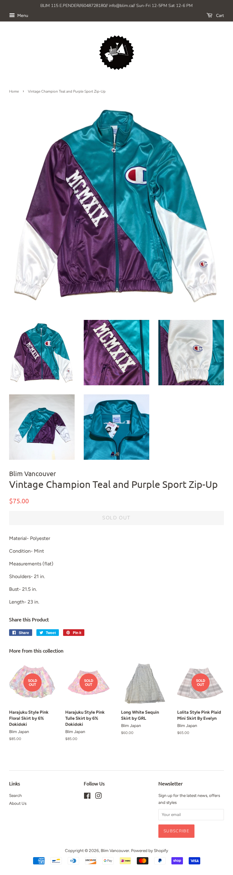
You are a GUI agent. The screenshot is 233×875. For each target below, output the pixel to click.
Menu (22, 15)
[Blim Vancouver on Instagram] (98, 796)
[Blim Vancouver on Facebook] (87, 796)
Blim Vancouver (115, 850)
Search (15, 795)
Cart (219, 15)
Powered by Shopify (149, 850)
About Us (17, 803)
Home (14, 91)
